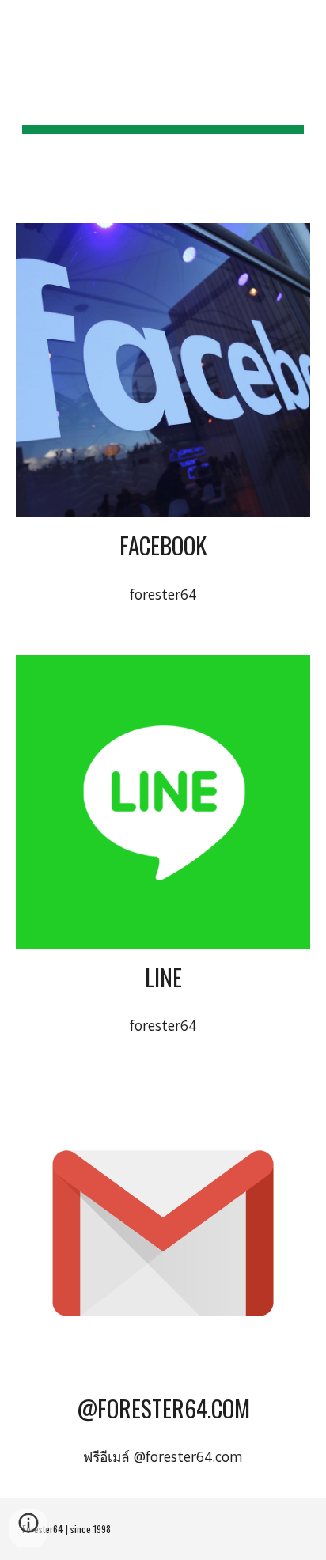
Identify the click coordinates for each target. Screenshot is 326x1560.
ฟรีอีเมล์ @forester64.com (163, 1456)
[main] (163, 102)
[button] (19, 22)
